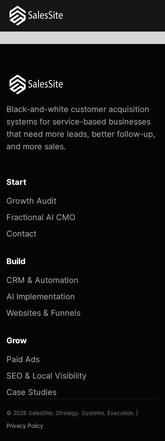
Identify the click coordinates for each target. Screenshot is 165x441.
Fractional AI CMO (40, 217)
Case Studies (31, 392)
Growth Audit (31, 201)
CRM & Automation (42, 280)
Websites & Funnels (43, 313)
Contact (21, 234)
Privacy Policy (24, 425)
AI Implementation (40, 296)
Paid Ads (23, 359)
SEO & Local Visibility (46, 376)
